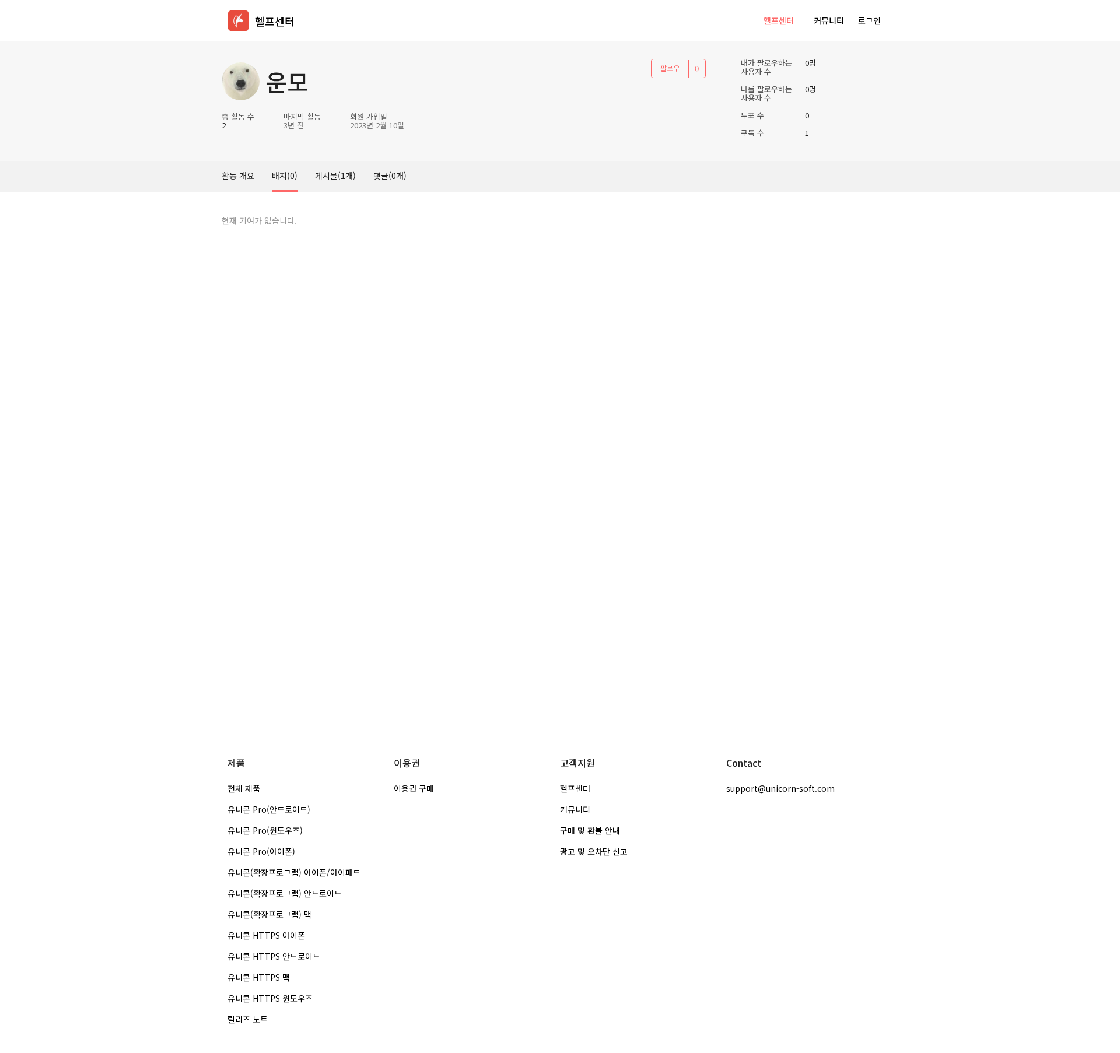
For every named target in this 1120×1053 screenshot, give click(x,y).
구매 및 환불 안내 (590, 830)
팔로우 (670, 68)
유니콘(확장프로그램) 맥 (270, 914)
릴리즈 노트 (248, 1019)
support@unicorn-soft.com (780, 788)
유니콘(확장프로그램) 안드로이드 (285, 893)
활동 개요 (238, 175)
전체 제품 (244, 788)
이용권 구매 (414, 788)
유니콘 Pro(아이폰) (261, 851)
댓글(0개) (390, 175)
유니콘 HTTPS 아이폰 (266, 935)
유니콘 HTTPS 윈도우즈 (270, 998)
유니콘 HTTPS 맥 (259, 977)
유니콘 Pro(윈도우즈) (265, 830)
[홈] (238, 20)
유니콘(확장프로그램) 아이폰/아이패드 (294, 872)
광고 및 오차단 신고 (594, 851)
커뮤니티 (829, 20)
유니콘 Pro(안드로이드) (269, 809)
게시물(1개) (335, 175)
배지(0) (285, 175)
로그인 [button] (869, 20)
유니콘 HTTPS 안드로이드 (274, 956)
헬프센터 (779, 20)
